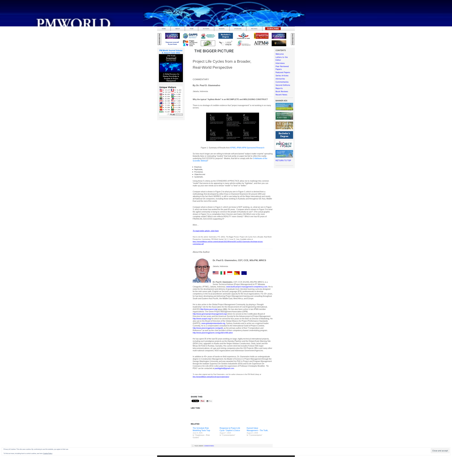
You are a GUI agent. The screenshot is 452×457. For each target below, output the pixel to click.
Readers (222, 29)
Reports (279, 88)
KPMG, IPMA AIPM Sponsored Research (247, 148)
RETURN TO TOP (283, 161)
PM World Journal (28, 7)
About (177, 29)
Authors (206, 29)
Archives (254, 29)
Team (191, 29)
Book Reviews (282, 91)
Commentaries (209, 446)
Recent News (281, 94)
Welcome (280, 54)
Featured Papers (283, 72)
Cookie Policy (47, 453)
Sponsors (237, 29)
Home (164, 29)
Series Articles (282, 75)
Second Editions (283, 85)
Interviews (280, 63)
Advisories (280, 79)
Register (273, 29)
